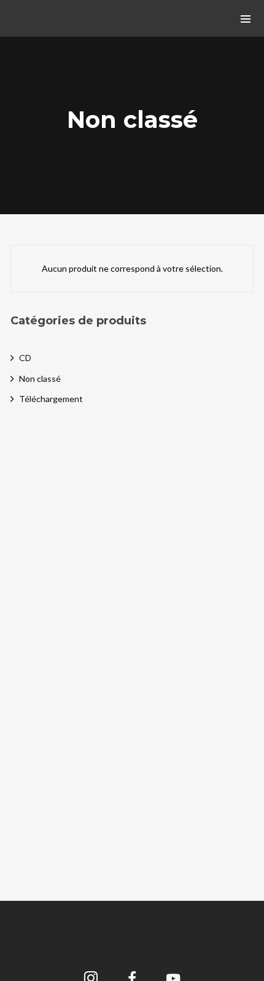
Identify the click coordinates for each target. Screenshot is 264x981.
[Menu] (245, 18)
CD (25, 357)
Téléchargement (51, 399)
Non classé (40, 378)
